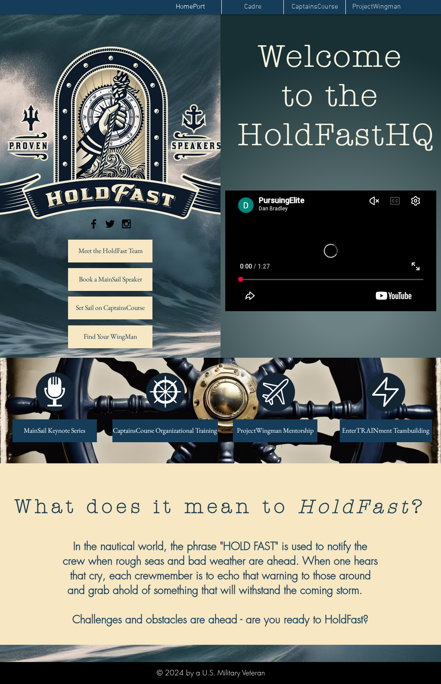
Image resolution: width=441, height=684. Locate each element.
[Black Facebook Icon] (93, 224)
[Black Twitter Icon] (110, 224)
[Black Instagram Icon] (126, 224)
